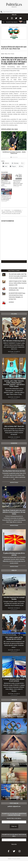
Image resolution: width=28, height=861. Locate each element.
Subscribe (14, 844)
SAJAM (18, 213)
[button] (25, 144)
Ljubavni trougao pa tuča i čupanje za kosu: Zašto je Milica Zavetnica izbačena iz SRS (18, 283)
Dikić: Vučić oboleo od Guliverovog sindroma (14, 341)
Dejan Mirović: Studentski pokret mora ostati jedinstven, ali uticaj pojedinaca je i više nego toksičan (14, 512)
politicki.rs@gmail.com (14, 806)
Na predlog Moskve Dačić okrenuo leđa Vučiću (14, 471)
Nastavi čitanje (14, 351)
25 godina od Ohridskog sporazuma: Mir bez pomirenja (14, 554)
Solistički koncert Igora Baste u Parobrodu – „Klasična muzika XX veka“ (14, 152)
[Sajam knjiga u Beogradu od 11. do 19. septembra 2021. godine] (6, 177)
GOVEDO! (11, 302)
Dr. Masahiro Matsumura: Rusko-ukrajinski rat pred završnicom (14, 680)
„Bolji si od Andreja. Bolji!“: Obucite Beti (14, 426)
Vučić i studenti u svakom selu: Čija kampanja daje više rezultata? (14, 638)
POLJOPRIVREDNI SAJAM (9, 213)
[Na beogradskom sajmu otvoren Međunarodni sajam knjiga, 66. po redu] (18, 177)
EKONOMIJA (17, 210)
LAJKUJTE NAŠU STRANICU (14, 261)
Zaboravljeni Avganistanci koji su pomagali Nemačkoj (14, 598)
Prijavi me (14, 826)
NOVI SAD (8, 212)
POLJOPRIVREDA (17, 212)
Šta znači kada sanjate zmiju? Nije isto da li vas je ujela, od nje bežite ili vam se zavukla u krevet (18, 276)
